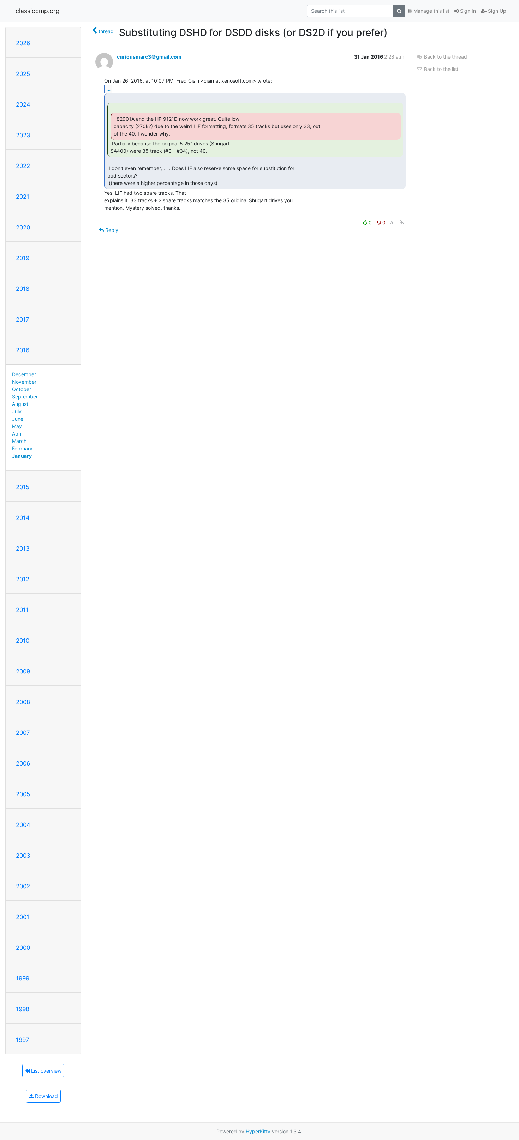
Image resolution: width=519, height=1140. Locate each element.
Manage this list (430, 11)
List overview (45, 1071)
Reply (111, 230)
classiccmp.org (38, 10)
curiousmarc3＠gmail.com (149, 57)
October (21, 389)
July (17, 411)
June (17, 419)
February (22, 448)
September (25, 397)
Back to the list (440, 69)
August (20, 404)
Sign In (467, 11)
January (22, 456)
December (24, 374)
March (19, 441)
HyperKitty (258, 1131)
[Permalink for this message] (402, 222)
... (108, 88)
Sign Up (496, 11)
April (17, 434)
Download (46, 1096)
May (17, 426)
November (24, 382)
